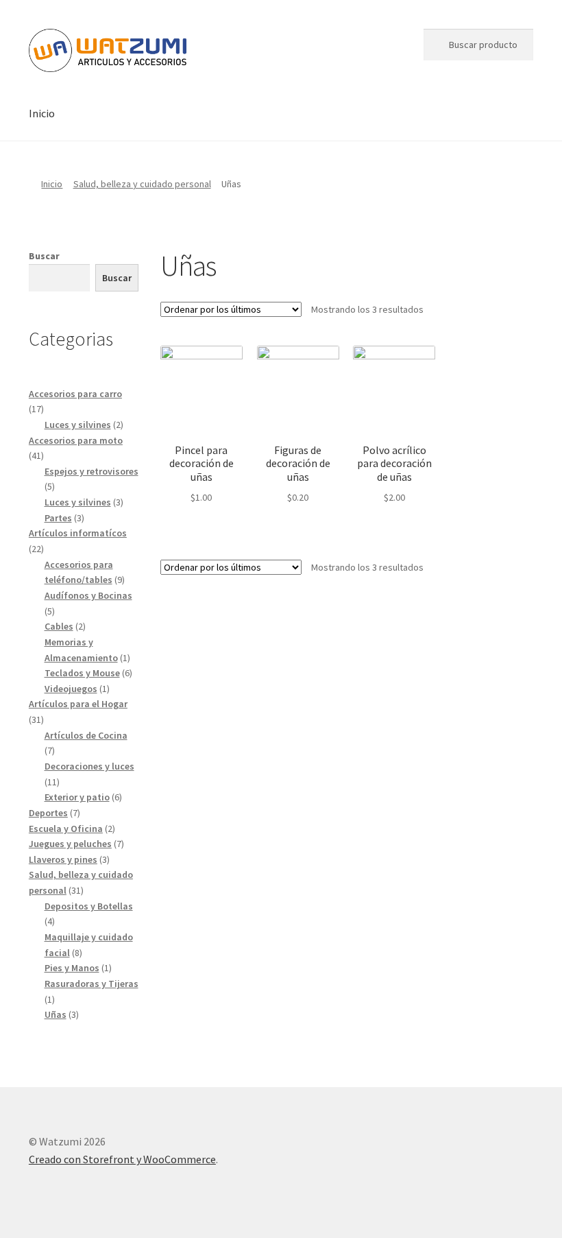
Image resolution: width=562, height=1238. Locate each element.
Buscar (44, 256)
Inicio (42, 113)
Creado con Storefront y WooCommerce (122, 1159)
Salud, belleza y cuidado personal (142, 184)
